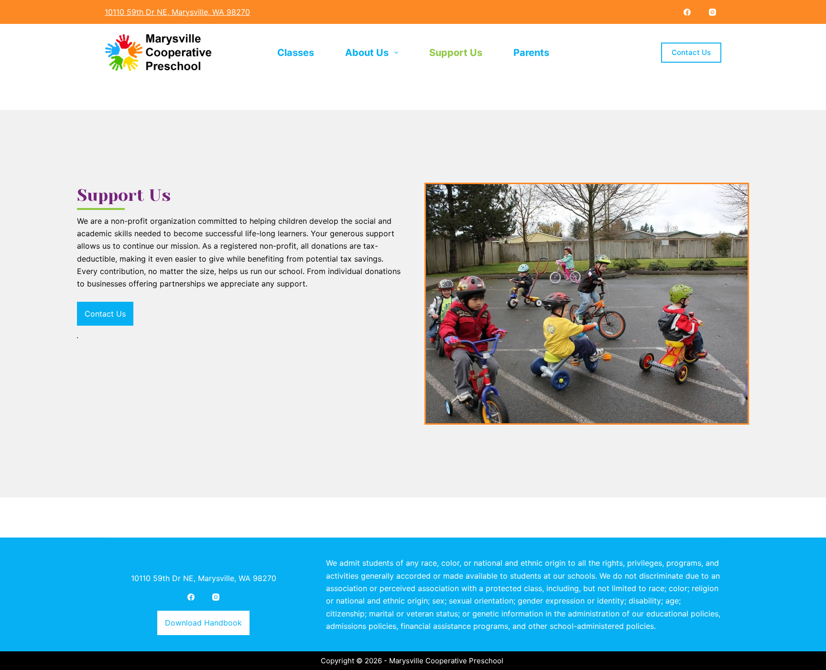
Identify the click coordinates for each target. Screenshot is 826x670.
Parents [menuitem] (531, 52)
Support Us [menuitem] (455, 52)
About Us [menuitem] (367, 52)
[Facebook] (687, 12)
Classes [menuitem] (295, 52)
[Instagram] (713, 12)
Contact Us (691, 52)
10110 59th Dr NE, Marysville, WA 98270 (203, 578)
